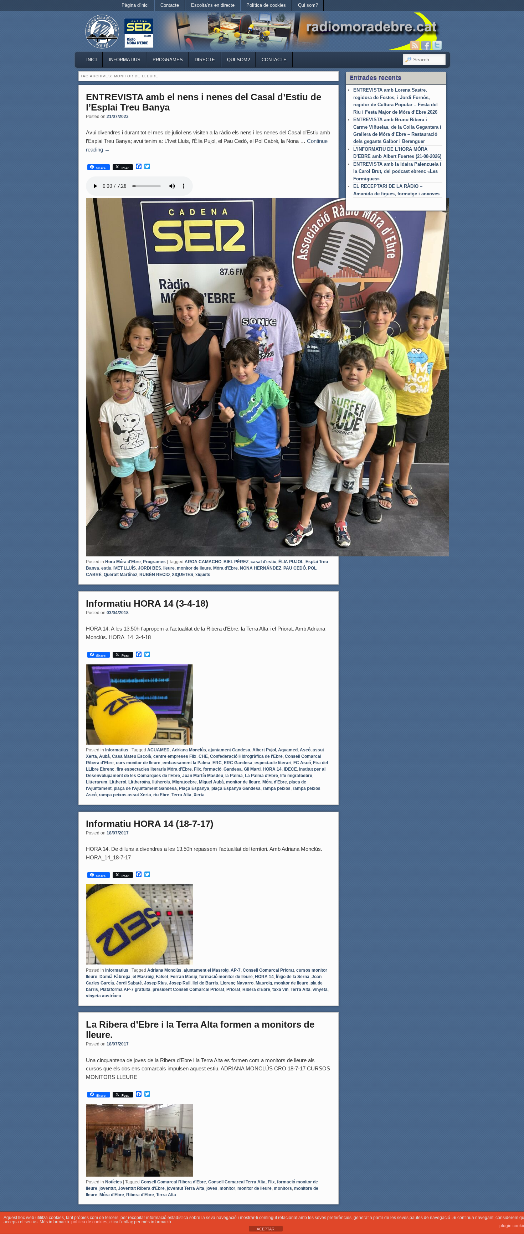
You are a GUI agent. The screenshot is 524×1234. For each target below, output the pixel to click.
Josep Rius (155, 983)
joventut (107, 1188)
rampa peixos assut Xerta (125, 794)
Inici (91, 59)
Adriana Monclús (189, 749)
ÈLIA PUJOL (290, 561)
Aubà (104, 756)
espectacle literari (273, 762)
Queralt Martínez (120, 574)
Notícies (113, 1181)
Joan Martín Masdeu (202, 775)
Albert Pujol (264, 749)
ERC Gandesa (238, 762)
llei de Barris (205, 983)
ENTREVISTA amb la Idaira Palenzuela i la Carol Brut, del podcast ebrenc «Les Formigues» (397, 171)
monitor (227, 1188)
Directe (205, 59)
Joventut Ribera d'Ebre (141, 1188)
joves (211, 1188)
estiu (106, 568)
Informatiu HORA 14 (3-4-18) (147, 603)
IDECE (290, 769)
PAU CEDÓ (294, 568)
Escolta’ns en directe (213, 5)
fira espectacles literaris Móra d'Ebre (154, 769)
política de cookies (89, 1221)
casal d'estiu (263, 561)
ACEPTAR (265, 1229)
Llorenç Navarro (236, 983)
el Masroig (143, 976)
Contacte (169, 5)
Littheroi (117, 782)
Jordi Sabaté (129, 983)
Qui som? (308, 5)
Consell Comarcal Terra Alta (237, 1181)
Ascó (305, 749)
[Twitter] (437, 45)
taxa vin (280, 989)
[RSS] (415, 45)
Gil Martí (252, 769)
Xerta (199, 794)
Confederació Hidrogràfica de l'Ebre (246, 756)
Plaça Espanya (194, 788)
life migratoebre (296, 775)
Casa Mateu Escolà (131, 756)
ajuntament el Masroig (206, 970)
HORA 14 (272, 769)
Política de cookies (266, 5)
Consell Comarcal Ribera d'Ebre (173, 1181)
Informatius (124, 59)
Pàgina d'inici (135, 5)
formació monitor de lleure (226, 976)
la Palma (234, 775)
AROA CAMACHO (203, 561)
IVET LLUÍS (124, 568)
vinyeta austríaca (103, 995)
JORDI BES (149, 568)
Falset (162, 976)
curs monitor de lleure (138, 762)
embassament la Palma (186, 762)
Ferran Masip (183, 976)
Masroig (264, 983)
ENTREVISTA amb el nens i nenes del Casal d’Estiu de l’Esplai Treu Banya (203, 102)
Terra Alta (181, 794)
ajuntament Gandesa (229, 749)
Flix (197, 769)
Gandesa (233, 769)
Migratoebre (184, 782)
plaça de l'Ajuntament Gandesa (145, 788)
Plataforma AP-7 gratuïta (125, 989)
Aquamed (288, 749)
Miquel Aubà (211, 782)
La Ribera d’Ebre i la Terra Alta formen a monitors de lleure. (200, 1029)
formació (212, 769)
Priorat (233, 989)
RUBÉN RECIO (154, 574)
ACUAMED (158, 749)
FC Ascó (302, 762)
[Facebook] (426, 45)
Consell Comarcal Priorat (268, 970)
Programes (168, 59)
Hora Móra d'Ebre (123, 561)
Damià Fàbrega (114, 976)
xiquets (202, 574)
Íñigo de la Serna (292, 976)
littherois (161, 782)
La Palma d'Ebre (261, 775)
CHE (203, 756)
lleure (169, 568)
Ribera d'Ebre (256, 989)
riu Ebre (161, 794)
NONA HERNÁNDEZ (260, 568)
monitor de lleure (194, 568)
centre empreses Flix (174, 756)
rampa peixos (277, 788)
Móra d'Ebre (225, 568)
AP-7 (236, 970)
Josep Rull (179, 983)
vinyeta (320, 989)
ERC (217, 762)
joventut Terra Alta (185, 1188)
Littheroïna (139, 782)
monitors (283, 1188)
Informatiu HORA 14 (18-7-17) (150, 823)
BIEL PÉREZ (236, 561)
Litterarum (96, 782)
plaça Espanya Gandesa (236, 788)
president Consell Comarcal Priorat (188, 989)
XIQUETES (182, 574)
